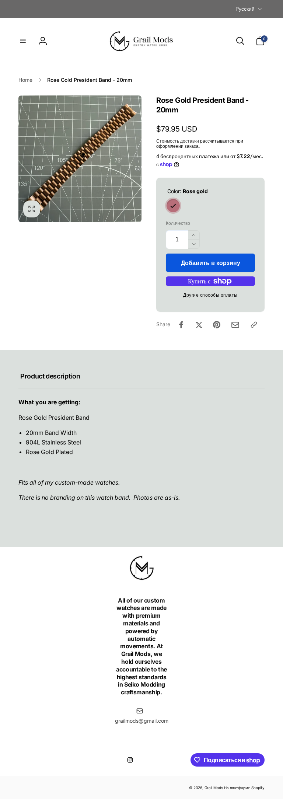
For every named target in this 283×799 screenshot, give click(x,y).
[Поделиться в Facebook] (181, 324)
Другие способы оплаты (210, 295)
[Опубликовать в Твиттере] (199, 324)
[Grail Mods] (141, 580)
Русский (245, 9)
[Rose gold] (173, 205)
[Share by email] (235, 324)
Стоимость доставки (177, 141)
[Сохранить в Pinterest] (216, 324)
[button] (23, 41)
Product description (50, 376)
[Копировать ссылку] (254, 324)
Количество (178, 223)
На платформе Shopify (244, 787)
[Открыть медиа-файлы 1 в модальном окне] (80, 158)
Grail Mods (214, 787)
